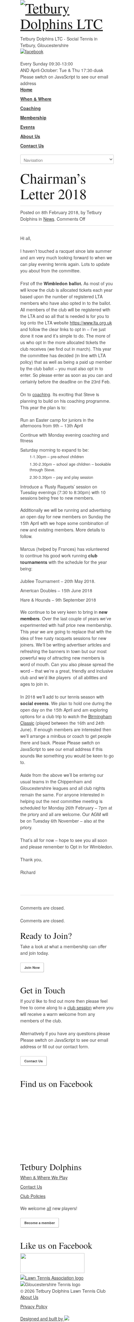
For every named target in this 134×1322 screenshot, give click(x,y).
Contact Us (33, 1061)
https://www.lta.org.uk (91, 323)
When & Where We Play (44, 1177)
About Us (29, 1297)
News (48, 219)
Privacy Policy (33, 1306)
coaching (41, 394)
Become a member (39, 1222)
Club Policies (32, 1196)
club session (79, 1007)
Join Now (32, 967)
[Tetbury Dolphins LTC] (67, 15)
